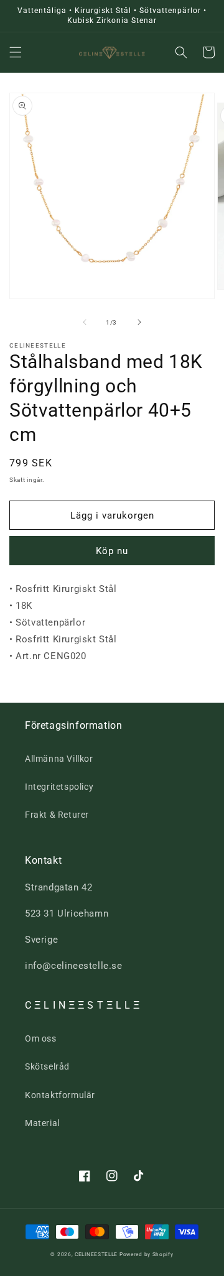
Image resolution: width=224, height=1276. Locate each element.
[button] (15, 52)
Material (42, 1123)
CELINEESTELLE (96, 1254)
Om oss (41, 1038)
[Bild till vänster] (84, 322)
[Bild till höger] (139, 322)
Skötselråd (47, 1066)
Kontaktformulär (60, 1095)
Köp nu (112, 551)
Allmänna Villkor (59, 759)
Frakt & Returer (57, 815)
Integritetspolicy (59, 787)
